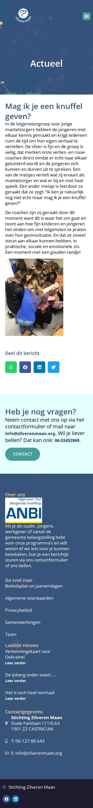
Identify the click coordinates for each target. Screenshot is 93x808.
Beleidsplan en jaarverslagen (34, 586)
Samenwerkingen (22, 622)
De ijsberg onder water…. (30, 675)
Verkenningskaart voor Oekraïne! (28, 654)
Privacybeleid (18, 610)
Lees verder (15, 662)
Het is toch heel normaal (29, 692)
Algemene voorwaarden (29, 598)
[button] (86, 16)
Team (11, 634)
